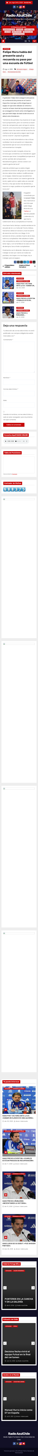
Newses (29, 1451)
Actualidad (6, 49)
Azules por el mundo (19, 1381)
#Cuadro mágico (22, 69)
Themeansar (19, 1453)
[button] (30, 41)
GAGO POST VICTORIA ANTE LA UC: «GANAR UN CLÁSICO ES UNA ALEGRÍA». (18, 1117)
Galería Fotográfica (19, 1270)
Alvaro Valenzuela (21, 1121)
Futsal (15, 1326)
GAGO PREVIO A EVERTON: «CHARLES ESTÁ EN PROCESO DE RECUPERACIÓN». (18, 1159)
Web (5, 400)
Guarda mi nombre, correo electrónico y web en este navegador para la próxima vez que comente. (18, 417)
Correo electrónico (10, 389)
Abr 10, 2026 (20, 317)
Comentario (8, 340)
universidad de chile (9, 29)
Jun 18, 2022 (11, 1361)
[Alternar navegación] (26, 41)
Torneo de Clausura (18, 34)
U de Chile (7, 32)
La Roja (28, 1381)
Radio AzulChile (19, 15)
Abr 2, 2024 (11, 1305)
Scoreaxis (14, 474)
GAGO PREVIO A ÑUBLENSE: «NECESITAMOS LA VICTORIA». (14, 1202)
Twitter (26, 211)
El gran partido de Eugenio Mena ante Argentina (15, 1410)
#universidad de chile (14, 72)
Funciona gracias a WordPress (13, 1451)
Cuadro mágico (29, 29)
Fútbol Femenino (16, 32)
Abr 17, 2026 (20, 302)
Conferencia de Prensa (23, 281)
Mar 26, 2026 (9, 1249)
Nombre (6, 378)
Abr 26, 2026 (20, 288)
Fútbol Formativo (27, 32)
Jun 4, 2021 (11, 1416)
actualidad (19, 29)
